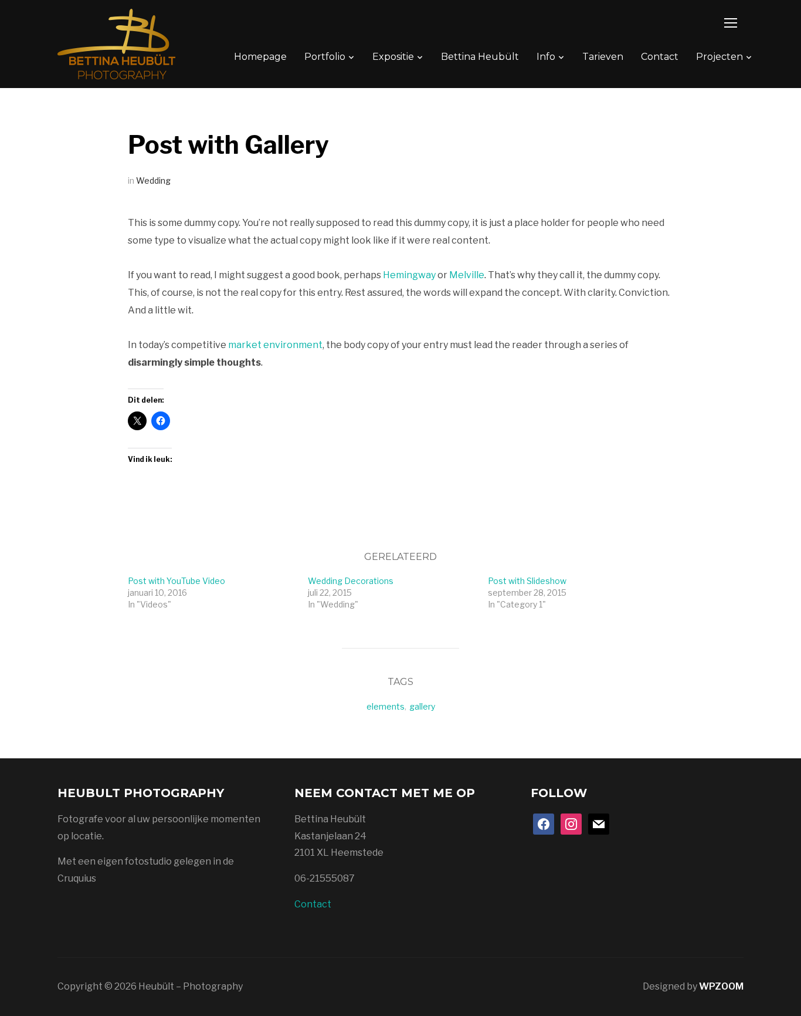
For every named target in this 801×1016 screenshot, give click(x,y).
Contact (659, 56)
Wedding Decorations (350, 581)
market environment (275, 344)
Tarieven (602, 56)
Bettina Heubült (480, 56)
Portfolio (324, 56)
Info (546, 56)
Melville (466, 275)
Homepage (260, 56)
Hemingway (409, 275)
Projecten (719, 56)
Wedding (153, 180)
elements (385, 706)
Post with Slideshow (527, 581)
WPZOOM (721, 986)
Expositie (393, 56)
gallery (422, 706)
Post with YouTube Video (176, 581)
